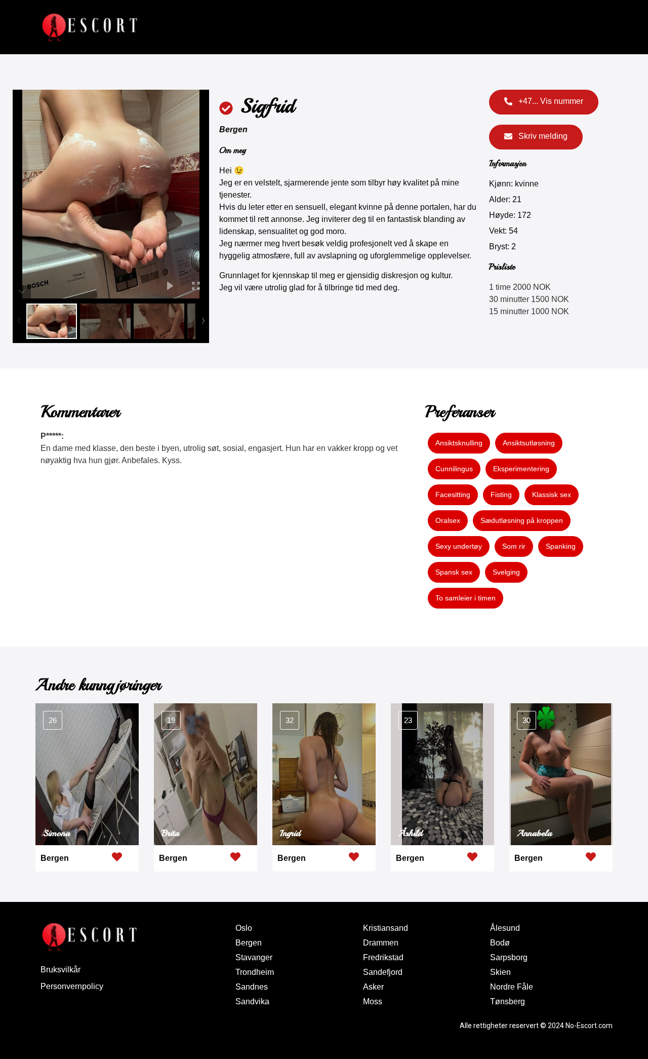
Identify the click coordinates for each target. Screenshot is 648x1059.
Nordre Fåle (511, 986)
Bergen (233, 129)
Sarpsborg (509, 957)
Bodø (500, 942)
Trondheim (254, 972)
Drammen (380, 942)
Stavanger (253, 957)
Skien (500, 972)
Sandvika (252, 1001)
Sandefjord (382, 972)
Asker (373, 986)
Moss (372, 1001)
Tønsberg (507, 1001)
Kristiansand (385, 928)
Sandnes (251, 986)
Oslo (243, 928)
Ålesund (505, 928)
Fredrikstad (383, 957)
